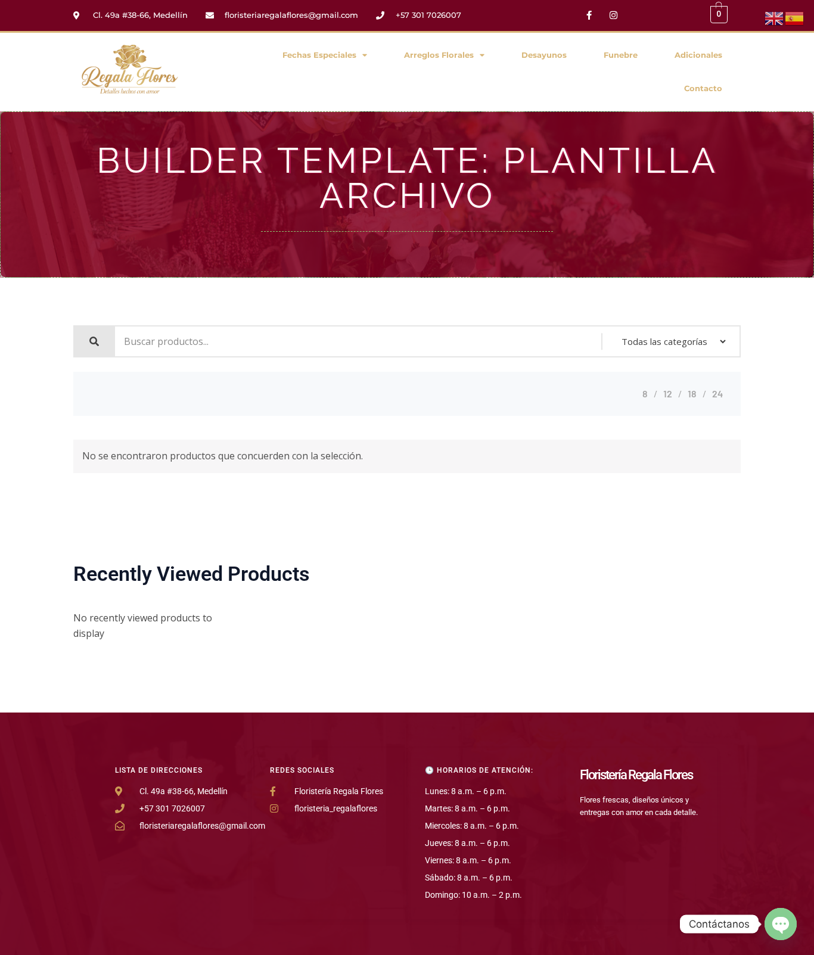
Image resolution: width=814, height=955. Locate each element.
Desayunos (544, 55)
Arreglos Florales (439, 55)
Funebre (621, 55)
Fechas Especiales (319, 55)
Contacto (703, 88)
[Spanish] (795, 17)
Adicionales (698, 55)
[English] (775, 17)
